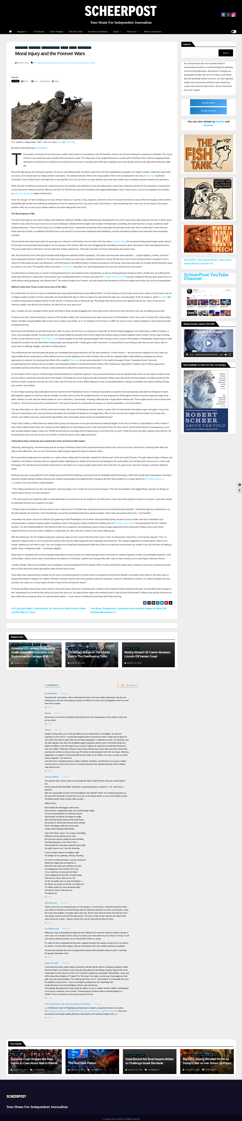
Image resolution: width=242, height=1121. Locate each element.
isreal (142, 1055)
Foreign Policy (21, 47)
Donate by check (208, 111)
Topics (116, 31)
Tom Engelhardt (84, 47)
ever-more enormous (23, 193)
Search (187, 44)
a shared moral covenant (114, 277)
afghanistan (42, 63)
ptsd (86, 63)
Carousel (15, 644)
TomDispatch (41, 148)
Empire (127, 648)
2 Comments (211, 1070)
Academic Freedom (98, 31)
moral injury (79, 63)
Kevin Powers (67, 267)
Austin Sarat (16, 1051)
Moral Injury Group (49, 339)
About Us (132, 31)
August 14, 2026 (77, 663)
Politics (73, 47)
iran (215, 1055)
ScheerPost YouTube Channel (206, 276)
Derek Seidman (206, 1055)
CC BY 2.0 (69, 142)
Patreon (208, 125)
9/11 (35, 63)
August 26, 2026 (20, 1070)
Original (42, 1051)
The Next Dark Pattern (82, 1063)
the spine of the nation (124, 523)
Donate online (208, 103)
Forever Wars (34, 47)
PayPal (220, 121)
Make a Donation (152, 31)
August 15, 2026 (21, 663)
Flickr (60, 142)
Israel (134, 1055)
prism (44, 644)
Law (34, 1051)
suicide (92, 63)
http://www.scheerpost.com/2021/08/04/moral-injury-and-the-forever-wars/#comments (80, 1011)
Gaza (128, 1055)
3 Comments (96, 1070)
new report (151, 176)
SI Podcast (39, 31)
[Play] (187, 354)
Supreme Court (17, 1055)
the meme (162, 297)
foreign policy (53, 63)
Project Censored (85, 1059)
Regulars (22, 31)
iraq (72, 63)
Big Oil (186, 1055)
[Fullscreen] (230, 354)
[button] (208, 343)
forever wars (65, 63)
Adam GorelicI (51, 963)
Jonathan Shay (119, 241)
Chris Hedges (56, 31)
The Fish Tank (75, 31)
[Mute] (225, 354)
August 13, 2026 (134, 663)
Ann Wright (73, 648)
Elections (27, 1051)
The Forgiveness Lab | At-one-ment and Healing (67, 1004)
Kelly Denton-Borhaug (50, 47)
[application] (208, 343)
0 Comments (39, 1070)
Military (64, 47)
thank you (74, 360)
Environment (26, 644)
